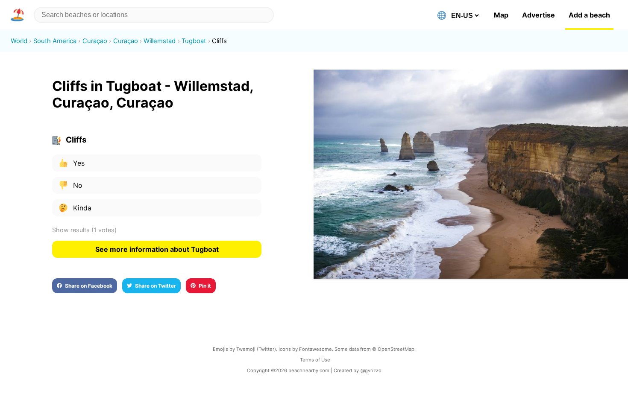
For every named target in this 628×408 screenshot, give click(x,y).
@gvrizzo (371, 370)
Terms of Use (315, 360)
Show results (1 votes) (84, 229)
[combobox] (154, 15)
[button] (19, 15)
